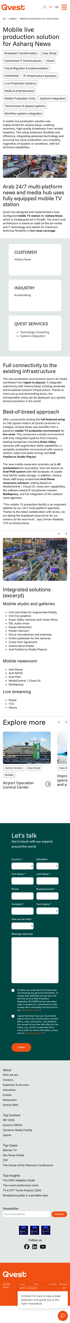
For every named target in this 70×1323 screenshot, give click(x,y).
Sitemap (63, 1284)
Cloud (50, 60)
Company (17, 904)
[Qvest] (13, 7)
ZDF (5, 1160)
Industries (9, 1090)
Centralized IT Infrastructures (23, 60)
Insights (13, 18)
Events (7, 1095)
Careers (8, 1080)
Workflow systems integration (23, 113)
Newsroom (10, 1100)
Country (16, 859)
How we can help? (21, 919)
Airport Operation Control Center (18, 785)
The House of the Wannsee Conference (28, 1165)
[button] (59, 533)
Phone (15, 889)
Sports (7, 1135)
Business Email (45, 889)
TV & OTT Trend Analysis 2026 (22, 1190)
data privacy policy (30, 1010)
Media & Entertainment (19, 91)
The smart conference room (21, 1185)
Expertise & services (16, 1085)
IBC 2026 (9, 1120)
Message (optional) (22, 933)
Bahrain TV (10, 1150)
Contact (52, 1284)
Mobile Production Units (19, 98)
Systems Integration (53, 98)
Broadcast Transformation (20, 53)
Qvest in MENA (12, 1125)
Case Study (49, 53)
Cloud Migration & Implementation (26, 68)
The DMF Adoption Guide (19, 1180)
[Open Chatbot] (44, 7)
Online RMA (10, 1105)
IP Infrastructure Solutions (40, 76)
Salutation (42, 859)
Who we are (10, 1074)
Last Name (43, 874)
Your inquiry (43, 904)
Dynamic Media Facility (17, 1130)
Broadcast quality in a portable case (25, 1195)
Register (59, 1214)
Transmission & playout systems (24, 106)
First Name (18, 874)
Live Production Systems (20, 83)
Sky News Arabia (13, 1155)
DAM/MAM (11, 76)
